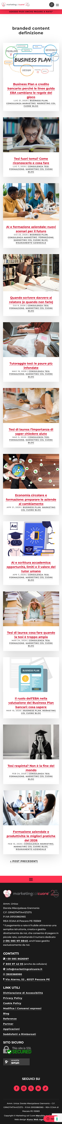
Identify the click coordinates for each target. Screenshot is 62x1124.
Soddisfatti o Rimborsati (19, 1034)
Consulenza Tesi (38, 166)
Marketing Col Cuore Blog (31, 240)
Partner (8, 1024)
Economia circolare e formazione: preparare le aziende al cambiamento (31, 499)
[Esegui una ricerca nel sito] (51, 4)
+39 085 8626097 (17, 958)
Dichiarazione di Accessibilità (23, 993)
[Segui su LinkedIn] (38, 1088)
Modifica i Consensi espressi (22, 1008)
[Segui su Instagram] (24, 1088)
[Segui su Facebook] (16, 1088)
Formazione (16, 169)
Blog (6, 1013)
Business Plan (39, 100)
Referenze (10, 1018)
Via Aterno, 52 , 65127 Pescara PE (27, 979)
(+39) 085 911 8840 (15, 941)
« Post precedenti (24, 861)
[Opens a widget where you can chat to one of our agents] (51, 1119)
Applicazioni (11, 1029)
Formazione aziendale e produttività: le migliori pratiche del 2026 (31, 836)
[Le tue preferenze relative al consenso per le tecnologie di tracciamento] (57, 1119)
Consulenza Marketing (21, 103)
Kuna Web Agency (37, 1119)
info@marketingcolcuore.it (24, 969)
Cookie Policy (12, 1003)
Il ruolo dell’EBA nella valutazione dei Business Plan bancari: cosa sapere (31, 703)
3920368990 (13, 974)
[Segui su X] (31, 1088)
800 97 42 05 (14, 964)
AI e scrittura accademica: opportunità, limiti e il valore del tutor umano (31, 567)
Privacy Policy (12, 998)
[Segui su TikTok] (45, 1088)
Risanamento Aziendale (31, 243)
